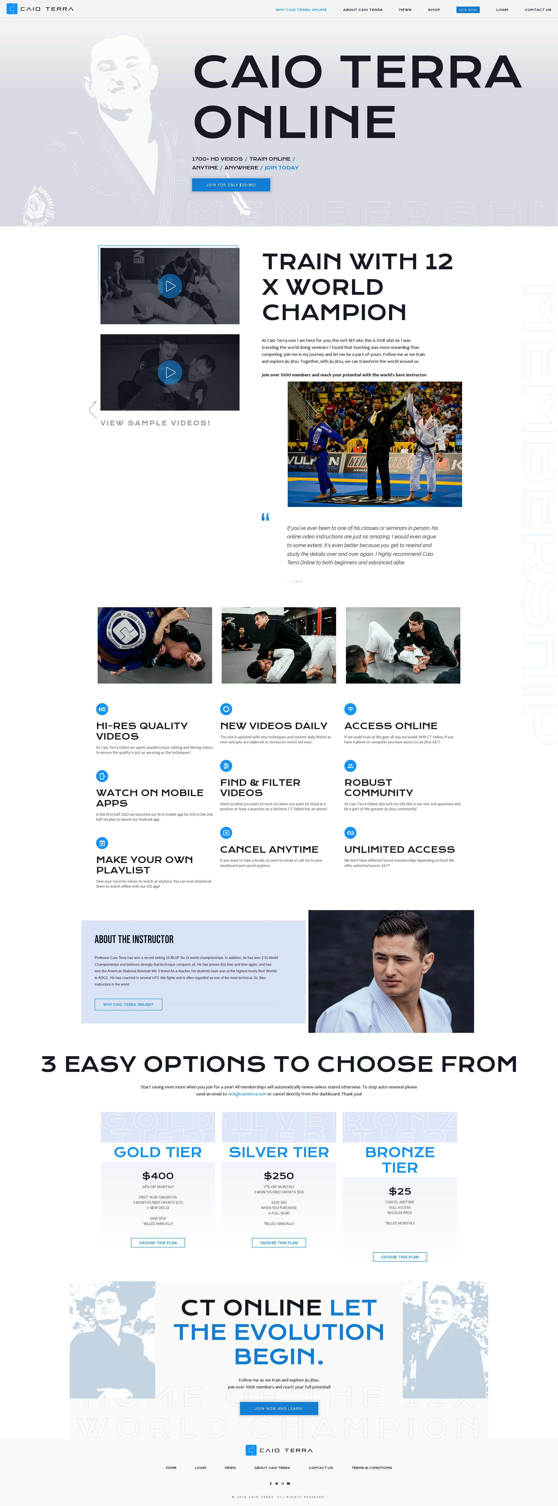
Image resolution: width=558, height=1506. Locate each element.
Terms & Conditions (372, 1468)
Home (171, 1468)
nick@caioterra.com (247, 1094)
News (230, 1468)
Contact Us (321, 1468)
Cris (298, 581)
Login (200, 1468)
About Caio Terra (272, 1468)
